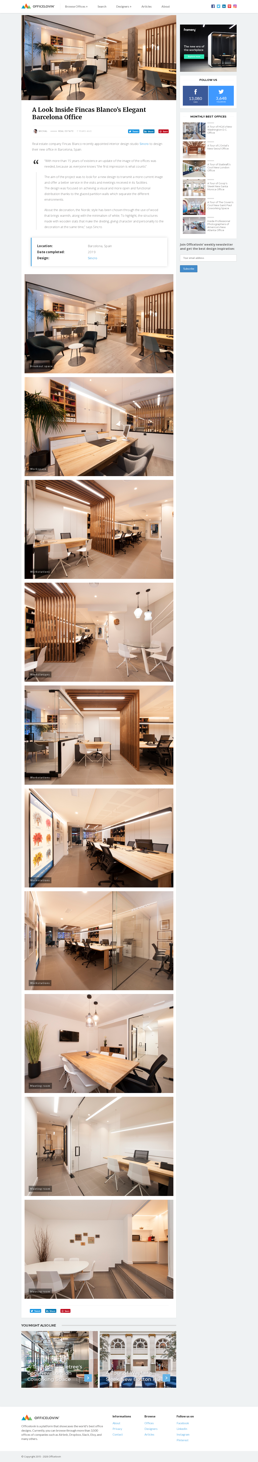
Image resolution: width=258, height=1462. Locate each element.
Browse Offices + (76, 6)
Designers (151, 1428)
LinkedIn (182, 1428)
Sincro (144, 144)
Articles (146, 6)
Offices (149, 1423)
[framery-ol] (208, 48)
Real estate (66, 131)
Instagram (183, 1434)
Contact (118, 1434)
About (165, 6)
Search (102, 6)
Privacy (117, 1428)
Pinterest (182, 1440)
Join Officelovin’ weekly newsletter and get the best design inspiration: (207, 246)
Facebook (183, 1423)
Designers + (124, 6)
